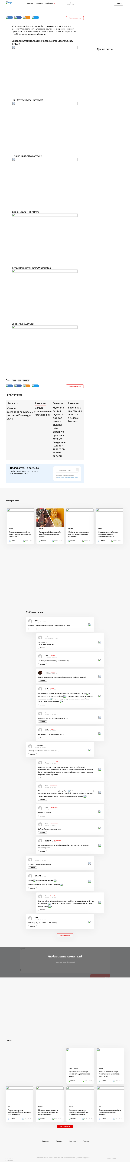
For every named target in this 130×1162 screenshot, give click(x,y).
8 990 (85, 1080)
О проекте (45, 1141)
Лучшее (39, 4)
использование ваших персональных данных (67, 477)
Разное (11, 528)
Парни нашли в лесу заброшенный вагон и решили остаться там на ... (19, 1112)
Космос (101, 1068)
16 (30, 1118)
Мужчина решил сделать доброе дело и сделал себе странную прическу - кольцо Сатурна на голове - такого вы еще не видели (59, 431)
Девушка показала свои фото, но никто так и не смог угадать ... (110, 1112)
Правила (59, 1141)
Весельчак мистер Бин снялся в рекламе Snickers (75, 414)
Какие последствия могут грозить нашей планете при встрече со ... (109, 1074)
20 (91, 1080)
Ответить (32, 629)
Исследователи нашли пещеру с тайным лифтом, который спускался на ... (79, 1112)
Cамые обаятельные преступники (43, 411)
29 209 (85, 1118)
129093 (56, 540)
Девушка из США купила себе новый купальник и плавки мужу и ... (50, 534)
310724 (115, 540)
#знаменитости (26, 380)
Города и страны (73, 1068)
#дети (19, 380)
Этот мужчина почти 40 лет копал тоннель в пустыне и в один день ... (20, 534)
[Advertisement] (113, 29)
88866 (26, 540)
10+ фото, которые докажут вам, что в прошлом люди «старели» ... (79, 534)
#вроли (14, 380)
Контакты (72, 1141)
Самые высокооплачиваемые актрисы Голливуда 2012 (20, 413)
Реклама (86, 1141)
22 (60, 1118)
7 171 (25, 1118)
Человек (70, 528)
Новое (30, 4)
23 (121, 1080)
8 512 (55, 1118)
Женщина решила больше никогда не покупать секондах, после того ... (108, 534)
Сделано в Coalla (111, 1158)
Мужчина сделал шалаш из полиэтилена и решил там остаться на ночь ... (48, 1112)
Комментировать (75, 18)
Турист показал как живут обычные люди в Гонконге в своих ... (79, 1074)
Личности (12, 403)
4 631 (116, 1118)
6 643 (116, 1080)
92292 (86, 540)
